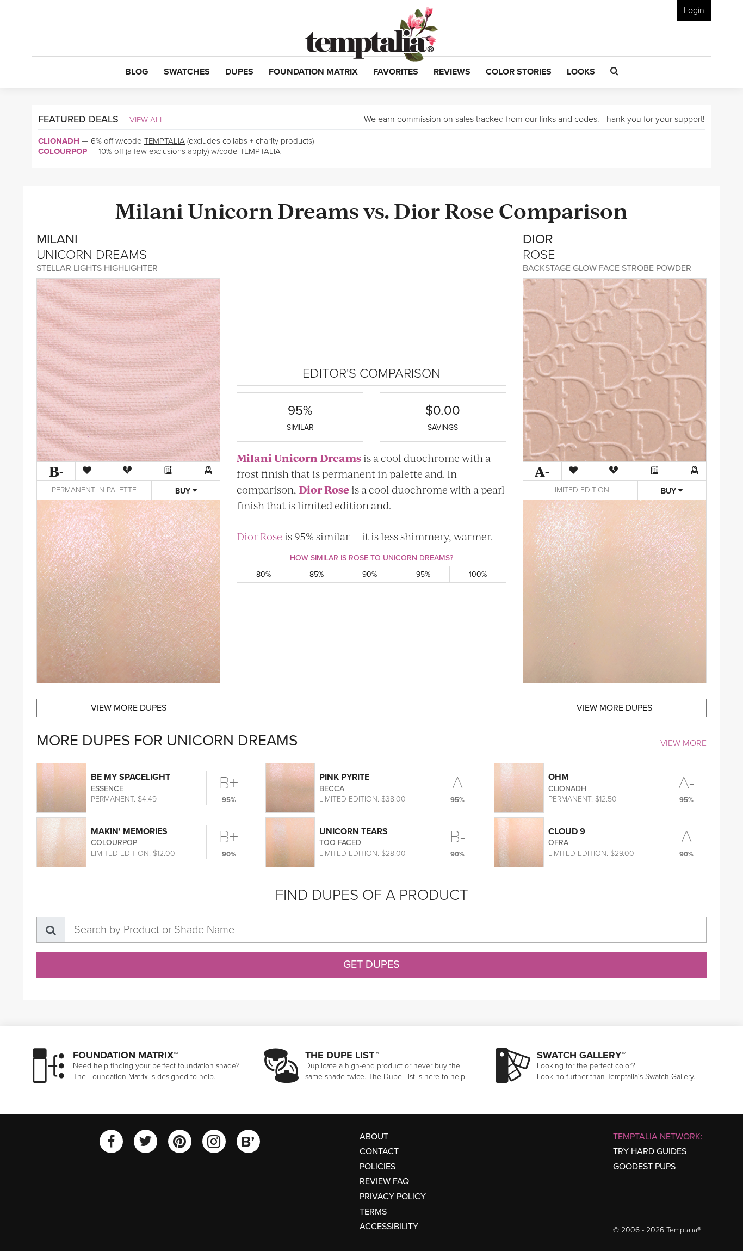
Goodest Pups (644, 1166)
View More (683, 743)
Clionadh (58, 141)
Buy (184, 491)
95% (423, 574)
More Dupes (128, 707)
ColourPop (62, 151)
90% (369, 574)
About (374, 1136)
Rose (469, 210)
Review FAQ (384, 1181)
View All (146, 120)
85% (316, 574)
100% (478, 574)
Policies (377, 1166)
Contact (379, 1151)
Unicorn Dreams (273, 210)
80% (263, 574)
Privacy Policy (393, 1196)
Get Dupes (371, 964)
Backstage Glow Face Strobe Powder (607, 268)
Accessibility (389, 1226)
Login (694, 10)
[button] (137, 72)
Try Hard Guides (649, 1151)
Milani (149, 210)
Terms (373, 1211)
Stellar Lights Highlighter (97, 268)
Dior (417, 210)
